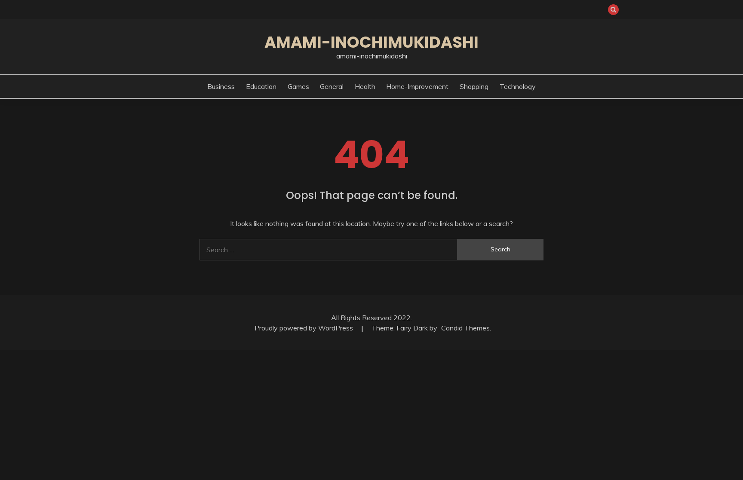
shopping (474, 86)
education (261, 86)
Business (221, 86)
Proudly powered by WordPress (305, 328)
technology (518, 86)
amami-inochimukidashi (371, 42)
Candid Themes (465, 328)
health (365, 86)
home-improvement (417, 86)
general (332, 86)
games (298, 86)
